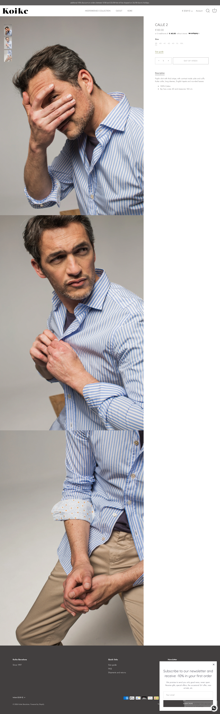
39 (156, 43)
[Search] (208, 11)
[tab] (161, 73)
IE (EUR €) (186, 11)
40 (160, 43)
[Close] (213, 664)
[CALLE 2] (8, 30)
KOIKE (130, 10)
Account (199, 10)
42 (169, 43)
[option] (8, 30)
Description (160, 73)
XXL (181, 43)
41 (165, 43)
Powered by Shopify (37, 704)
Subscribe (188, 703)
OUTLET (119, 10)
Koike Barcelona (24, 704)
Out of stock (190, 61)
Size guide (159, 51)
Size (157, 39)
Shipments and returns (117, 672)
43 (173, 43)
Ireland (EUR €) (18, 697)
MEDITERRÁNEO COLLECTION (98, 10)
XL (177, 43)
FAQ (110, 668)
